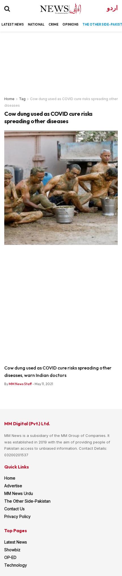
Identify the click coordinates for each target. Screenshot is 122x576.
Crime (53, 24)
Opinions (70, 24)
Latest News (15, 542)
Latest (7, 24)
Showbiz (12, 549)
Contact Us (14, 508)
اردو (112, 7)
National (36, 24)
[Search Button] (7, 8)
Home (9, 99)
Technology (15, 565)
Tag (22, 99)
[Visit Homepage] (55, 8)
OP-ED (10, 557)
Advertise (13, 485)
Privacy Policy (17, 516)
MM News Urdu (18, 493)
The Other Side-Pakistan (27, 501)
